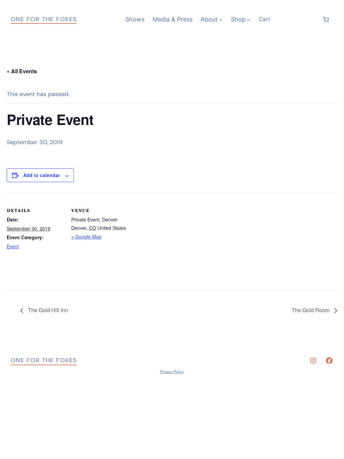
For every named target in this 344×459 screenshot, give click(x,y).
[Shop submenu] (249, 20)
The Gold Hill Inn (47, 310)
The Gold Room (311, 310)
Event (13, 246)
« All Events (22, 71)
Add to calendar (41, 175)
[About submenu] (221, 20)
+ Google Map (86, 236)
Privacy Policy (172, 371)
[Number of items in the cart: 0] (325, 19)
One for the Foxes (44, 19)
